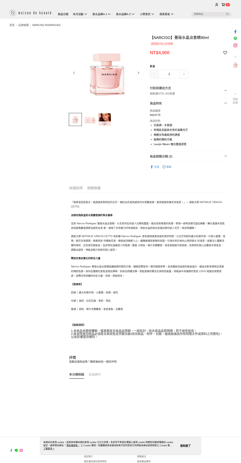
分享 (156, 166)
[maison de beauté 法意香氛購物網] (30, 10)
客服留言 (141, 456)
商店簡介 (88, 456)
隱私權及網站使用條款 (95, 461)
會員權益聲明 (144, 461)
